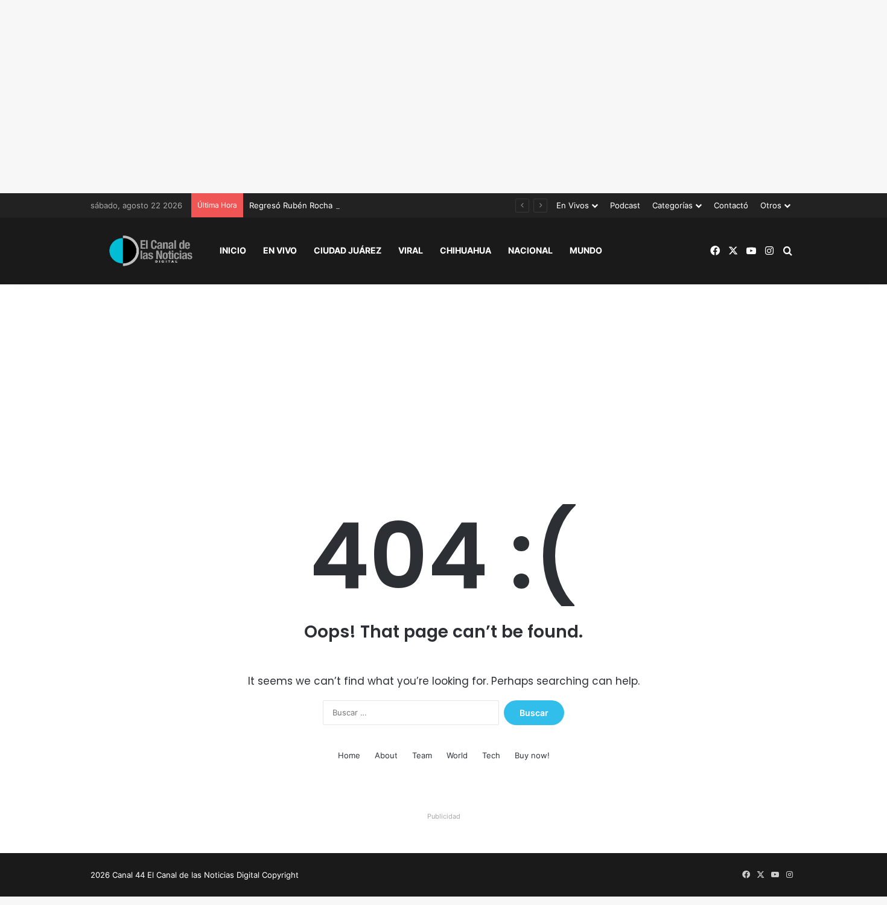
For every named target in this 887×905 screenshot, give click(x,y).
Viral (410, 250)
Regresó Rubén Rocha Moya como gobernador (337, 205)
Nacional (530, 250)
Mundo (586, 250)
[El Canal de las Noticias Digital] (151, 251)
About (386, 755)
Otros (770, 205)
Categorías (672, 205)
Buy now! (532, 755)
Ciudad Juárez (347, 250)
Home (349, 755)
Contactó (731, 205)
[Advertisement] (443, 96)
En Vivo (280, 250)
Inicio (233, 250)
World (457, 755)
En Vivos (572, 205)
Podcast (625, 205)
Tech (491, 755)
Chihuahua (465, 250)
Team (422, 755)
